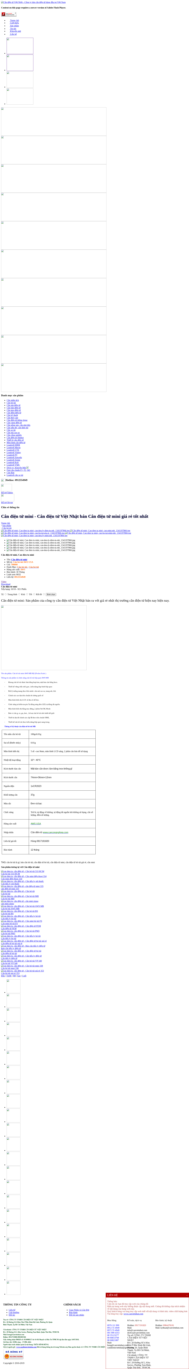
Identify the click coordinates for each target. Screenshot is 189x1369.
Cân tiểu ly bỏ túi (8, 918)
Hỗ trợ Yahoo (7, 492)
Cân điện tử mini (19, 559)
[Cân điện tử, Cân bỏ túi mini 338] (22, 966)
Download (5, 584)
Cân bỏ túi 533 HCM (10, 874)
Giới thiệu (14, 23)
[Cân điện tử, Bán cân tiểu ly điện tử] (23, 946)
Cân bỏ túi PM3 (8, 933)
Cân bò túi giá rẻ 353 (10, 973)
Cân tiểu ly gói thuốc (10, 884)
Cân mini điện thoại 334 (11, 879)
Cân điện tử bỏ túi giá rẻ (11, 943)
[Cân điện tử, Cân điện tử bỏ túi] (21, 951)
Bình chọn (51, 594)
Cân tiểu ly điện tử (9, 958)
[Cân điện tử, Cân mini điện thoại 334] (23, 876)
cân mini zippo (7, 903)
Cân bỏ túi (5, 894)
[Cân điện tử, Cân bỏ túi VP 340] (21, 961)
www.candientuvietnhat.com (26, 1347)
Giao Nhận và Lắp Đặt (79, 1310)
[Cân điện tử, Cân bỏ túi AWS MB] (22, 906)
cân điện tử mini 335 (10, 889)
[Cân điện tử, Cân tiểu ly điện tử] (21, 956)
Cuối (24, 976)
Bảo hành (73, 1312)
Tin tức (13, 28)
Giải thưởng (14, 1312)
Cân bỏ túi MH (7, 899)
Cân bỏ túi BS (7, 913)
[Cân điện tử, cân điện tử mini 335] (22, 886)
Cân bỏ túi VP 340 (9, 963)
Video (3, 581)
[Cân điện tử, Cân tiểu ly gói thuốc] (22, 881)
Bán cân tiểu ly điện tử (11, 948)
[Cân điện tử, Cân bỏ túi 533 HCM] (22, 871)
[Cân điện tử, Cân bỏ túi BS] (19, 911)
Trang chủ (14, 20)
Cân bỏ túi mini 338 (10, 968)
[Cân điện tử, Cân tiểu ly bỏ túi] (21, 916)
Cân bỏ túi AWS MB (10, 908)
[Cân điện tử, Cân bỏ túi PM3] (20, 931)
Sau (18, 976)
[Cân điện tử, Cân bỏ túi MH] (20, 896)
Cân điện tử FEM (8, 928)
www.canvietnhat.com (133, 1314)
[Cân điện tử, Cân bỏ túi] (18, 891)
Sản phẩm (14, 26)
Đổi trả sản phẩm (76, 1315)
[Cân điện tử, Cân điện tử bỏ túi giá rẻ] (24, 941)
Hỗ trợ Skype (7, 502)
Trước (9, 976)
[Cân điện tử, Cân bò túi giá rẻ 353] (22, 971)
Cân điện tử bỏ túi (9, 953)
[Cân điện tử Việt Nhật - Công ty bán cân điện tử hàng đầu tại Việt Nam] (33, 2)
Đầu (3, 976)
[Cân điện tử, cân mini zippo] (19, 901)
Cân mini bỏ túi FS (9, 923)
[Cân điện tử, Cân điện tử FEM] (21, 926)
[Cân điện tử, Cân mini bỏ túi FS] (21, 921)
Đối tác (12, 1315)
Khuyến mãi (15, 31)
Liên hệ (13, 34)
